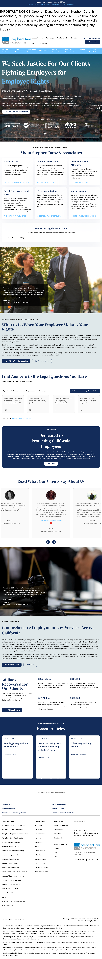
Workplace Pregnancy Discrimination (15, 834)
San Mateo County (41, 868)
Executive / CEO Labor (10, 889)
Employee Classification (10, 859)
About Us (57, 834)
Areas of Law (37, 38)
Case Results (59, 830)
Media (37, 5)
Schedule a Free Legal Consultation (85, 391)
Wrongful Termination (6, 51)
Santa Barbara (40, 851)
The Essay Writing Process (81, 745)
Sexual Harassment (19, 51)
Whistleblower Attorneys (11, 842)
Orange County (40, 859)
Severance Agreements (10, 855)
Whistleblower (44, 51)
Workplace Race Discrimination (13, 838)
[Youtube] (93, 860)
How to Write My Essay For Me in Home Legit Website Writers (50, 747)
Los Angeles (39, 825)
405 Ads (96, 921)
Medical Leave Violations (11, 868)
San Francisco (40, 834)
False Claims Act (7, 906)
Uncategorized (10, 738)
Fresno (37, 846)
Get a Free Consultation (93, 51)
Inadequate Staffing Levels (11, 884)
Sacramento (39, 842)
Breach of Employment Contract (13, 876)
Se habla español (68, 5)
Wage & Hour (82, 51)
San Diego (38, 830)
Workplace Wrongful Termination (13, 825)
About (34, 44)
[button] (48, 542)
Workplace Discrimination (70, 51)
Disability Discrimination (10, 846)
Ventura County (40, 863)
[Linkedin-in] (83, 860)
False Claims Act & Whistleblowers (14, 901)
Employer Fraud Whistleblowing (13, 851)
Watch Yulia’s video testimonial (51, 520)
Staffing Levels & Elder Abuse (12, 880)
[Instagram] (90, 860)
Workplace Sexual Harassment (13, 830)
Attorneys (50, 38)
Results (74, 38)
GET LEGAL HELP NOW (91, 38)
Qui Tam (4, 897)
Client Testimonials (61, 825)
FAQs (48, 5)
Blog (43, 5)
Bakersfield (38, 855)
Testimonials (62, 38)
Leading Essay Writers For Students (16, 745)
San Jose (38, 838)
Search (30, 5)
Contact (43, 44)
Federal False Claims (31, 51)
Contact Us (93, 42)
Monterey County (41, 872)
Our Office (56, 5)
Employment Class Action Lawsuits (14, 872)
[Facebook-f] (86, 860)
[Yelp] (97, 860)
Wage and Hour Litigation (11, 863)
